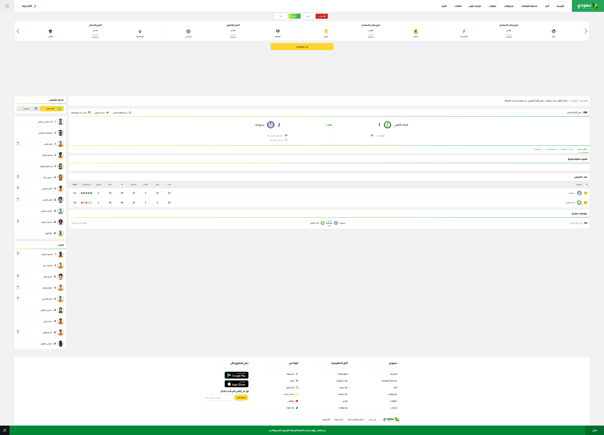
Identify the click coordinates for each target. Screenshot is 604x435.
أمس (308, 16)
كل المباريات (302, 46)
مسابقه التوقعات (529, 6)
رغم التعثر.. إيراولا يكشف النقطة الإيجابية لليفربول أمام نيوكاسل (297, 430)
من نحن (372, 419)
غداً (281, 16)
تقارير (345, 401)
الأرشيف (326, 419)
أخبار (547, 6)
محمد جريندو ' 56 (276, 140)
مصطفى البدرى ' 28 (275, 136)
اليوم (294, 16)
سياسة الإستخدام (356, 419)
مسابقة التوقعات (389, 380)
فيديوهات (508, 6)
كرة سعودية (342, 380)
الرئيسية (560, 6)
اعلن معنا (338, 419)
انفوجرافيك (343, 374)
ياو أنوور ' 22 (380, 136)
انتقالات (457, 6)
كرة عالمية (343, 394)
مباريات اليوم (475, 6)
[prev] (586, 31)
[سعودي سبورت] (588, 6)
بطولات (492, 6)
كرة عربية (343, 387)
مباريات (573, 100)
